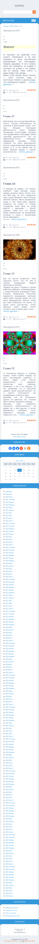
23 (10, 476)
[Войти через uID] (10, 448)
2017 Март (8, 595)
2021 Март (8, 723)
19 (24, 473)
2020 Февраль (10, 688)
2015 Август (9, 545)
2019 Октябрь (9, 678)
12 (24, 470)
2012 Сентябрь (10, 523)
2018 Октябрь (9, 646)
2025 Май (8, 856)
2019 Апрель (9, 662)
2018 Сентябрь (10, 643)
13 (28, 470)
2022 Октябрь (9, 773)
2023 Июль (9, 797)
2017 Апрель (9, 598)
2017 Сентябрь (10, 611)
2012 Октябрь (9, 526)
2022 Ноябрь (9, 776)
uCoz (21, 941)
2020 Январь (9, 686)
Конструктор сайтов (10, 941)
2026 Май (8, 888)
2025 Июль (9, 861)
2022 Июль (9, 765)
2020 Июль (9, 702)
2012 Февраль (10, 505)
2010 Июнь (8, 494)
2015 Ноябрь (9, 553)
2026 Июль (9, 893)
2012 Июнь (8, 515)
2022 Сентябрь (10, 771)
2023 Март (8, 787)
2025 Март (8, 851)
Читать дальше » (26, 152)
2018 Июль (9, 638)
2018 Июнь (8, 635)
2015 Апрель (9, 534)
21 (33, 473)
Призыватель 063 (11, 30)
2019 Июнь (8, 667)
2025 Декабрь (9, 874)
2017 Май (8, 600)
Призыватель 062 (11, 100)
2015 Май (8, 537)
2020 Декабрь (9, 715)
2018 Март (8, 627)
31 (15, 479)
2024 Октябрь (9, 837)
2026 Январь (9, 877)
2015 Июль (9, 542)
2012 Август (9, 521)
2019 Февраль (10, 656)
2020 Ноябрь (9, 712)
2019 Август (9, 672)
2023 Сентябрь (10, 803)
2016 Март (8, 563)
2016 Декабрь (9, 587)
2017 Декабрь (9, 619)
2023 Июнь (8, 795)
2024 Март (8, 819)
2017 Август (9, 608)
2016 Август (9, 577)
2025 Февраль (10, 848)
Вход (24, 436)
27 (28, 476)
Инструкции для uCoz (12, 916)
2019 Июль (9, 670)
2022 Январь (9, 749)
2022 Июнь (8, 763)
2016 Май (8, 569)
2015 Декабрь (9, 555)
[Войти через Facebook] (17, 448)
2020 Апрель (9, 694)
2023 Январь (9, 781)
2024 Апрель (9, 821)
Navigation (8, 20)
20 (28, 473)
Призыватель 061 (11, 167)
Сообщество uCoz (11, 910)
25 (19, 476)
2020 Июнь (8, 699)
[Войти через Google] (25, 448)
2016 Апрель (9, 566)
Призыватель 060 (11, 234)
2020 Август (9, 704)
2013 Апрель (9, 531)
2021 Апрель (9, 725)
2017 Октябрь (9, 614)
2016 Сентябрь (10, 579)
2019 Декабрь (9, 683)
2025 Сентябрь (10, 866)
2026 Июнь (8, 890)
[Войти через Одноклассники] (28, 448)
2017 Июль (9, 606)
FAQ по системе (10, 913)
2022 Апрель (9, 757)
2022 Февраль (10, 752)
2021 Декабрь (9, 747)
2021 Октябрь (9, 741)
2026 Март (8, 882)
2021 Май (8, 728)
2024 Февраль (10, 816)
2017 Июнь (8, 603)
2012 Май (8, 513)
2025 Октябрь (9, 869)
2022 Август (9, 768)
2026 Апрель (9, 885)
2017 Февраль (10, 592)
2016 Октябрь (9, 582)
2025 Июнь (8, 859)
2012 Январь (9, 502)
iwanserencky (15, 90)
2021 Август (9, 736)
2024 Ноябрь (9, 840)
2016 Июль (9, 574)
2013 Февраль (10, 529)
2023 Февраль (10, 784)
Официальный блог (11, 908)
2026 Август (9, 896)
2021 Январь (9, 718)
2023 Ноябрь (9, 808)
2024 (11, 26)
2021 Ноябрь (9, 744)
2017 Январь (9, 590)
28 (33, 476)
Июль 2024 (19, 461)
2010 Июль (9, 497)
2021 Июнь (8, 731)
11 (19, 470)
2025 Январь (9, 845)
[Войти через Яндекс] (21, 448)
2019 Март (8, 659)
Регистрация (17, 436)
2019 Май (8, 664)
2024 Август (9, 832)
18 (19, 473)
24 (15, 476)
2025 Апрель (9, 853)
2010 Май (8, 491)
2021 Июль (9, 733)
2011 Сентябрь (10, 499)
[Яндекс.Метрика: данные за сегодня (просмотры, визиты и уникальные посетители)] (29, 941)
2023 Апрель (9, 789)
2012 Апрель (9, 510)
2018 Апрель (9, 630)
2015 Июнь (8, 539)
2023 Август (9, 800)
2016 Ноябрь (9, 584)
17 (15, 473)
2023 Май (8, 792)
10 (15, 470)
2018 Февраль (10, 624)
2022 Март (8, 755)
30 (10, 479)
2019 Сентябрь (10, 675)
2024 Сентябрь (10, 835)
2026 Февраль (10, 880)
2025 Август (9, 864)
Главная (6, 26)
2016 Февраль (10, 561)
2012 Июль (9, 518)
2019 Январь (9, 654)
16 (10, 473)
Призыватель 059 (11, 327)
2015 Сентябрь (10, 547)
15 (5, 473)
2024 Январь (9, 813)
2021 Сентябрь (10, 739)
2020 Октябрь (9, 710)
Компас (19, 5)
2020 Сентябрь (10, 707)
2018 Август (9, 640)
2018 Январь (9, 622)
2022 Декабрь (9, 779)
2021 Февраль (10, 720)
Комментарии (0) (21, 92)
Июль (17, 26)
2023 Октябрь (9, 805)
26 (24, 476)
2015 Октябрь (9, 550)
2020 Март (8, 691)
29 (5, 479)
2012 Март (8, 507)
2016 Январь (9, 558)
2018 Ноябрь (9, 648)
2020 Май (8, 696)
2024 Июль (9, 829)
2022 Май (8, 760)
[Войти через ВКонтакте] (13, 448)
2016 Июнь (8, 571)
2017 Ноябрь (9, 616)
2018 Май (8, 632)
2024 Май (8, 824)
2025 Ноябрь (9, 872)
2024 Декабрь (9, 843)
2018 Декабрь (9, 651)
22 (5, 476)
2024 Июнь (8, 827)
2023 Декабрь (9, 811)
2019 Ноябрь (9, 680)
